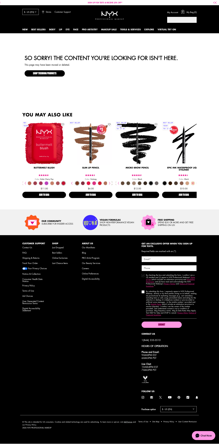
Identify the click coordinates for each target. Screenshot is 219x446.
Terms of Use (28, 291)
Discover (44, 149)
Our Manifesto (88, 247)
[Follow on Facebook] (151, 397)
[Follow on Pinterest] (179, 397)
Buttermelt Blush (44, 168)
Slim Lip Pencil (90, 168)
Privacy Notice (169, 283)
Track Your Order (30, 263)
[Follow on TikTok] (188, 397)
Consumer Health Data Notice (32, 280)
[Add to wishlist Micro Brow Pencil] (156, 125)
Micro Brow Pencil (137, 168)
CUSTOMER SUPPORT (33, 243)
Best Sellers (57, 253)
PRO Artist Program (91, 258)
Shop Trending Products (44, 73)
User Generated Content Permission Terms (33, 302)
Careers (85, 268)
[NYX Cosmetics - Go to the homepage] (109, 15)
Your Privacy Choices (37, 268)
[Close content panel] (215, 2)
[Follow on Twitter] (160, 397)
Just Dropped (58, 247)
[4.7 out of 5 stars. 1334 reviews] (44, 175)
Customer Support (63, 11)
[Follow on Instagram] (143, 397)
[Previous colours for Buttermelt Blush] (25, 183)
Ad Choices (27, 296)
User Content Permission (187, 421)
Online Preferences (90, 273)
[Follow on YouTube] (169, 397)
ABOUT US (87, 243)
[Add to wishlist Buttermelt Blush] (63, 125)
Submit (161, 324)
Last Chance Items (60, 263)
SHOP (55, 243)
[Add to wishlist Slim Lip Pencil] (109, 125)
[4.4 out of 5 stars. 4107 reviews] (183, 175)
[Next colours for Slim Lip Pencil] (109, 183)
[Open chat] (203, 435)
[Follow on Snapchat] (196, 397)
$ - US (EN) (29, 11)
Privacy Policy (28, 285)
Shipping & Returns (30, 258)
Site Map (155, 421)
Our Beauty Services (91, 263)
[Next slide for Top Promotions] (213, 2)
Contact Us (27, 247)
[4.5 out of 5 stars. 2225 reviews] (90, 175)
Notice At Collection (31, 274)
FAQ (24, 253)
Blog (84, 253)
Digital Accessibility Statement (31, 309)
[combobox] (179, 20)
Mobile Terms (156, 304)
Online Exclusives (60, 258)
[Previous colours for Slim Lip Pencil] (71, 183)
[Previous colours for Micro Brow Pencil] (118, 183)
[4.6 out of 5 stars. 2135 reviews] (137, 175)
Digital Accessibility (91, 279)
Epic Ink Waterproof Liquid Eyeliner (183, 169)
